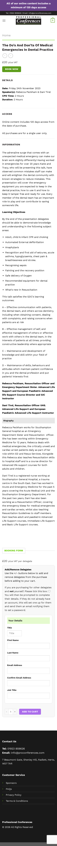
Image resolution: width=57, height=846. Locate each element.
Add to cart (30, 711)
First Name (13, 640)
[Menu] (4, 20)
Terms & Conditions (17, 801)
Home (6, 35)
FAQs (9, 789)
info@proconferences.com (27, 752)
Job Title (11, 690)
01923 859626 (16, 748)
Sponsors (11, 783)
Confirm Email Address (19, 678)
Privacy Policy (13, 794)
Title (9, 628)
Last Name (12, 653)
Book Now (11, 69)
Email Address (14, 665)
